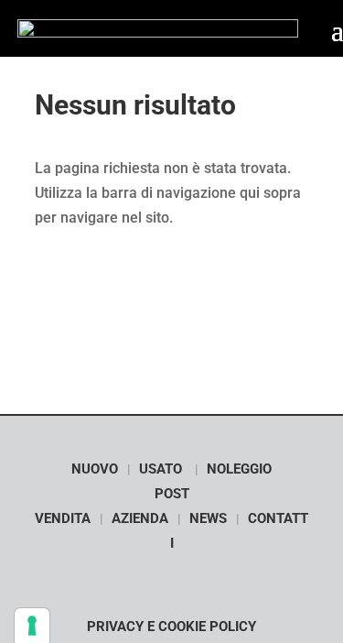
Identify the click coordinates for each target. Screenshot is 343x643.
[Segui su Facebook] (135, 598)
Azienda (140, 518)
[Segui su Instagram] (172, 598)
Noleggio (239, 469)
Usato (162, 469)
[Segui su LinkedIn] (208, 598)
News (208, 518)
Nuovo (94, 469)
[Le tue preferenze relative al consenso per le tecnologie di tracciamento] (32, 625)
